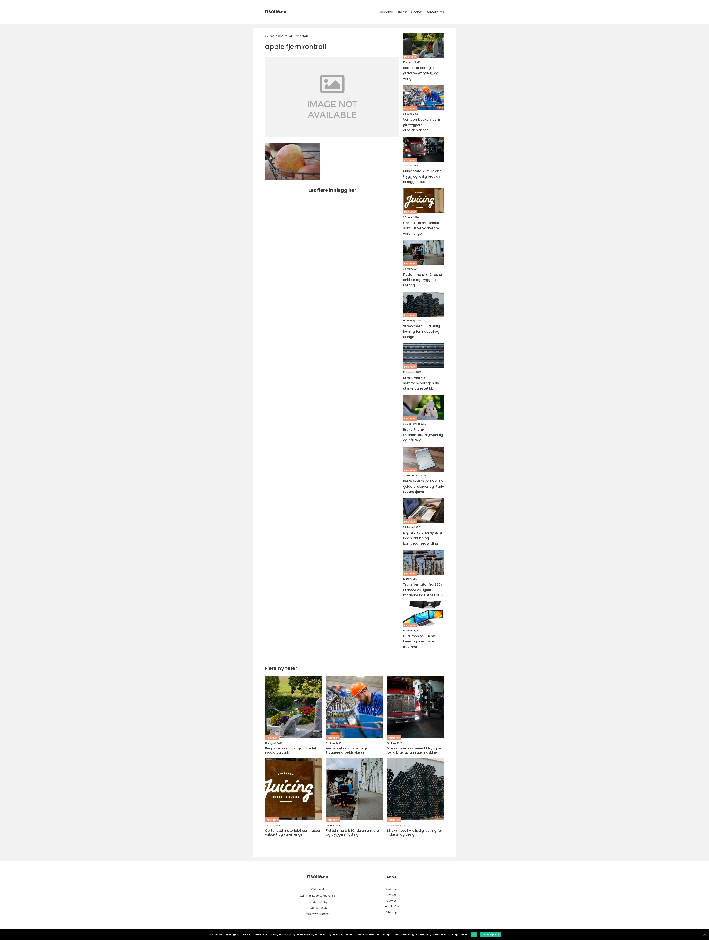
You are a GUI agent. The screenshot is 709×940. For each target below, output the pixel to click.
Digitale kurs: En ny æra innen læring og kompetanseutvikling (422, 538)
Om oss (402, 12)
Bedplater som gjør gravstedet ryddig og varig (421, 73)
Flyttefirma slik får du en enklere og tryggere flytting (423, 280)
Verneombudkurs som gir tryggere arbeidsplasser (421, 124)
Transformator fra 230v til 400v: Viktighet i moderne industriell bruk (423, 589)
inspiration (410, 56)
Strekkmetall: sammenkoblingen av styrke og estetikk (421, 383)
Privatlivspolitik (490, 934)
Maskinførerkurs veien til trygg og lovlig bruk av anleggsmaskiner (423, 176)
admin (303, 36)
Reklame (386, 12)
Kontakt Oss (435, 12)
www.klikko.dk (320, 914)
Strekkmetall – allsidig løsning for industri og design (421, 331)
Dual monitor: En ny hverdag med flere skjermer (419, 641)
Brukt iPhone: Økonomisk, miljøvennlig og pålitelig (423, 434)
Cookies (417, 12)
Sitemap (391, 912)
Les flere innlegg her (332, 190)
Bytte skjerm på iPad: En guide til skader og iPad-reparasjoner (423, 486)
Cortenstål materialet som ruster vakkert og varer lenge (421, 228)
